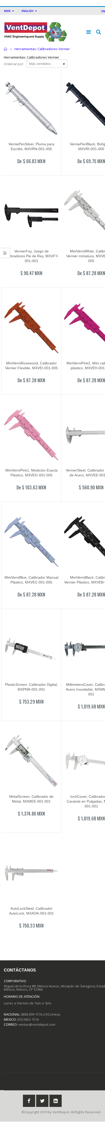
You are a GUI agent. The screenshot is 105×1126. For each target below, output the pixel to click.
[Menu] (88, 31)
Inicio (6, 49)
